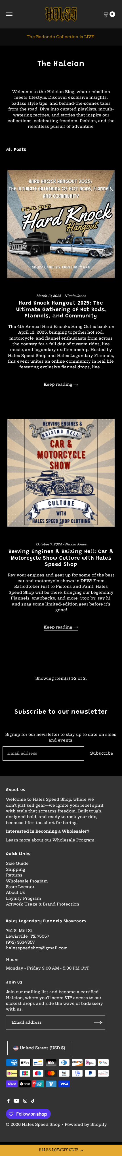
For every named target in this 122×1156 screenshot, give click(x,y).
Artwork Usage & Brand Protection (42, 904)
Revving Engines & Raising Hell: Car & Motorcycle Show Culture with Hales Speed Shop (61, 558)
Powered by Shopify (86, 1124)
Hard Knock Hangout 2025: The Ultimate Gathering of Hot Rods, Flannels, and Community (61, 310)
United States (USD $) (42, 1048)
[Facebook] (8, 1101)
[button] (61, 1150)
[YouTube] (16, 1101)
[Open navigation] (9, 14)
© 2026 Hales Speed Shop (33, 1124)
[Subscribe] (98, 1022)
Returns (14, 875)
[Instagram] (25, 1101)
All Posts (16, 150)
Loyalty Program (23, 898)
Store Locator (20, 886)
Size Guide (17, 863)
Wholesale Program (73, 840)
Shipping (15, 869)
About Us (15, 892)
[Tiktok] (32, 1101)
